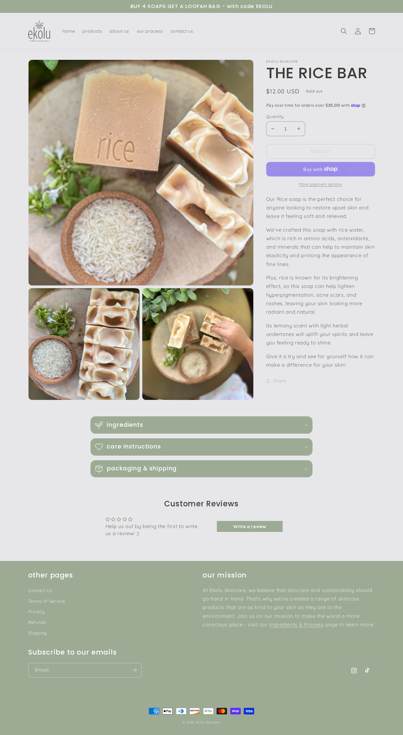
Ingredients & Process (296, 624)
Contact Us (40, 590)
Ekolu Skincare (208, 722)
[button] (344, 31)
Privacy (36, 611)
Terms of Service (46, 601)
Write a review (249, 526)
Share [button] (279, 380)
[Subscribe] (134, 670)
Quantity (275, 116)
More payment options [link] (320, 184)
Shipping (37, 633)
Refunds (37, 622)
